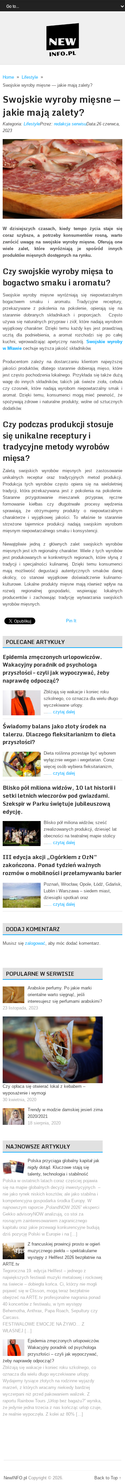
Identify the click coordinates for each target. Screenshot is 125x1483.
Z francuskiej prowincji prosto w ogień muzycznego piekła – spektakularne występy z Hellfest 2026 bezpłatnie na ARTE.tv (52, 1254)
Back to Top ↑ (107, 1477)
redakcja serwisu (70, 123)
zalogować (35, 943)
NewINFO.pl (15, 1477)
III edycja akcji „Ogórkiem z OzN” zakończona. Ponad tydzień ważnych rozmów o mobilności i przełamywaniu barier (62, 864)
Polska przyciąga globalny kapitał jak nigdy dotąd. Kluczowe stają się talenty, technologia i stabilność (63, 1167)
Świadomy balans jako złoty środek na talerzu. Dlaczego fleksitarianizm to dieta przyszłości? (59, 734)
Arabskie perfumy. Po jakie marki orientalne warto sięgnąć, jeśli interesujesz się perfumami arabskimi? (65, 994)
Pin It (71, 620)
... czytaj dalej (61, 711)
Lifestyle (32, 123)
